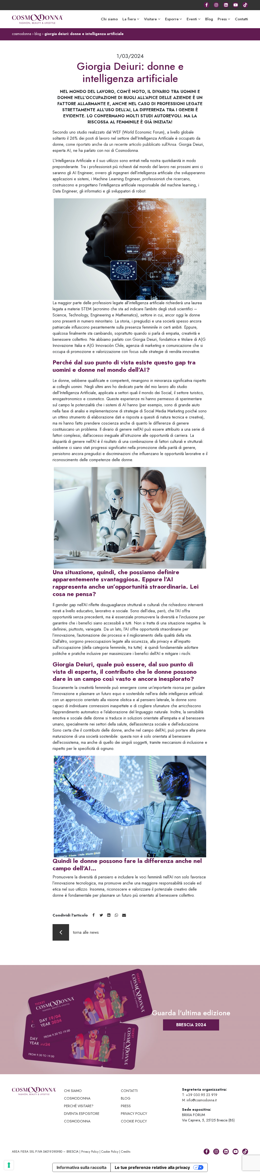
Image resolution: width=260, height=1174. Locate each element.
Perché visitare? (78, 1105)
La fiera (129, 19)
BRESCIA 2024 (191, 1025)
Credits (125, 1151)
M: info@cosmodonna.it (199, 1100)
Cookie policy (134, 1121)
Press (222, 19)
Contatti (241, 19)
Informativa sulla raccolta (81, 1167)
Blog (209, 19)
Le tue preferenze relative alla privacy (152, 1167)
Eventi (192, 19)
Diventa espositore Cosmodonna (81, 1117)
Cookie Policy (109, 1151)
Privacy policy (134, 1113)
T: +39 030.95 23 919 (199, 1094)
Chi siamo (109, 19)
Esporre (172, 19)
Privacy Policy (90, 1151)
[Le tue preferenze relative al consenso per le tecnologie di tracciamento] (9, 1165)
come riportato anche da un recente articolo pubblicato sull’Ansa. (121, 144)
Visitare (150, 19)
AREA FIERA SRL (23, 1151)
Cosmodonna (77, 1098)
